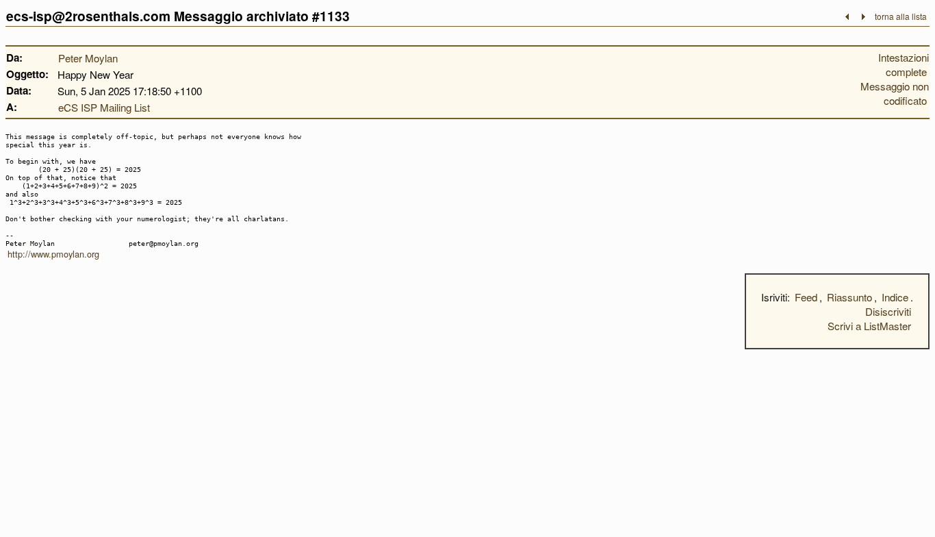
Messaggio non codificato (894, 93)
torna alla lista (901, 16)
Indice (895, 297)
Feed (806, 297)
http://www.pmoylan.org (53, 253)
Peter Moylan (88, 58)
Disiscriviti (888, 311)
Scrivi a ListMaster (869, 326)
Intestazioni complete (903, 64)
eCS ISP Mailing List (104, 107)
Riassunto (849, 297)
